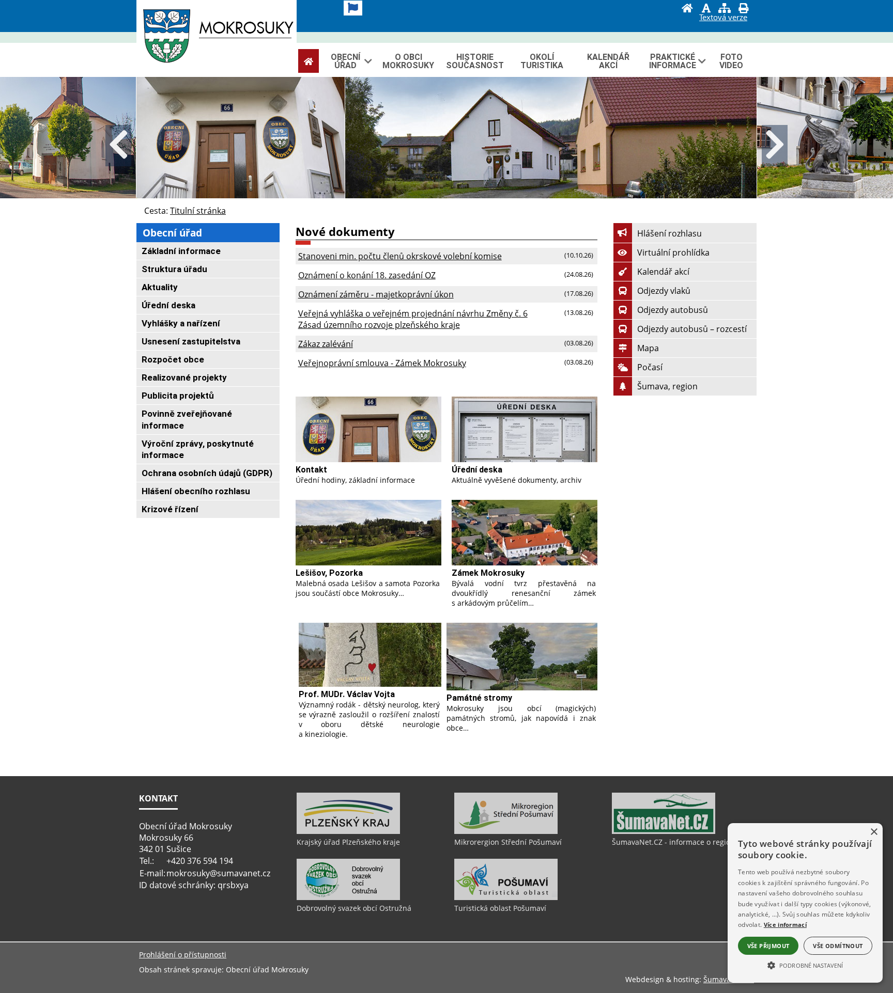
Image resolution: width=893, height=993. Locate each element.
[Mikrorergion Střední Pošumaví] (506, 831)
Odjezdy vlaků (663, 290)
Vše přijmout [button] (768, 946)
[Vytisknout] (743, 9)
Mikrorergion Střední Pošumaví (508, 842)
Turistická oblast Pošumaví (500, 908)
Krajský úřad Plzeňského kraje (348, 842)
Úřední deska (477, 470)
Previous (118, 145)
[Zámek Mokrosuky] (524, 532)
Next (775, 145)
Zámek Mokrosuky (488, 573)
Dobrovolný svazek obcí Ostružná (354, 908)
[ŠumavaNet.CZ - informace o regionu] (663, 831)
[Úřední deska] (524, 429)
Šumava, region (667, 386)
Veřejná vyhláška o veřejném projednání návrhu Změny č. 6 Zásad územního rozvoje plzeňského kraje (413, 319)
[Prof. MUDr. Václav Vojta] (370, 655)
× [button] (873, 832)
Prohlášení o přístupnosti (182, 954)
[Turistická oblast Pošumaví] (506, 897)
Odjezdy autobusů (672, 310)
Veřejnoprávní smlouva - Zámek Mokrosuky (382, 363)
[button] (805, 964)
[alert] (805, 903)
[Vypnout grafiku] (706, 9)
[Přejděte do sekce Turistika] (308, 61)
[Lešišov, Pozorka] (368, 532)
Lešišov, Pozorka (329, 573)
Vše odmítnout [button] (838, 946)
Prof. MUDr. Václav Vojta (347, 694)
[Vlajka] (353, 8)
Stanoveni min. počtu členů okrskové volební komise (400, 256)
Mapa (648, 348)
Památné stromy (479, 698)
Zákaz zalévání (325, 344)
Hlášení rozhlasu (669, 233)
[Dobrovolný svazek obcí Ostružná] (348, 897)
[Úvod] (687, 9)
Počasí (650, 367)
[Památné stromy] (521, 657)
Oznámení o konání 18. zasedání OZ (367, 275)
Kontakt (311, 470)
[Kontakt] (368, 429)
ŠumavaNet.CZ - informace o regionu (676, 842)
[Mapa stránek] (724, 9)
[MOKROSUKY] (216, 38)
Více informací (785, 924)
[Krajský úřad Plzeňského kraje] (348, 831)
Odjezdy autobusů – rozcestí (692, 329)
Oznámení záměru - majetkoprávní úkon (376, 294)
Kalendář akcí (663, 271)
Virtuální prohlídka (673, 252)
